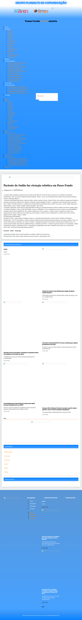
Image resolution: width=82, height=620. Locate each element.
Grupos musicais (13, 81)
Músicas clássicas (14, 73)
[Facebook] (66, 501)
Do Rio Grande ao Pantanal (16, 63)
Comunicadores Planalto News (18, 89)
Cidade (10, 45)
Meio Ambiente (13, 55)
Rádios (7, 59)
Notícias (7, 29)
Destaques (33, 503)
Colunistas (8, 83)
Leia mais (7, 254)
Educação (11, 51)
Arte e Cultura (12, 49)
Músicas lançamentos (15, 75)
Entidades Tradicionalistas (16, 71)
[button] (17, 97)
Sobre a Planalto (10, 85)
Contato (7, 95)
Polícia (10, 33)
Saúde (10, 39)
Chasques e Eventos (14, 65)
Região (10, 47)
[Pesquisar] (37, 100)
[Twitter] (69, 501)
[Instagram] (75, 501)
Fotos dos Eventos (14, 79)
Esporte (10, 35)
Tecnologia (11, 57)
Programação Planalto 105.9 (17, 91)
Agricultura (11, 41)
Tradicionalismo (10, 61)
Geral (10, 53)
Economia (11, 43)
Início (7, 27)
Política (10, 37)
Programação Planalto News (17, 87)
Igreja (10, 31)
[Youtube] (72, 501)
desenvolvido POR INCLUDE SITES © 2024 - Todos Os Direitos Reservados (41, 615)
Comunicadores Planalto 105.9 (18, 93)
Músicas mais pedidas (15, 77)
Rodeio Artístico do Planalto (17, 67)
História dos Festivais (15, 69)
